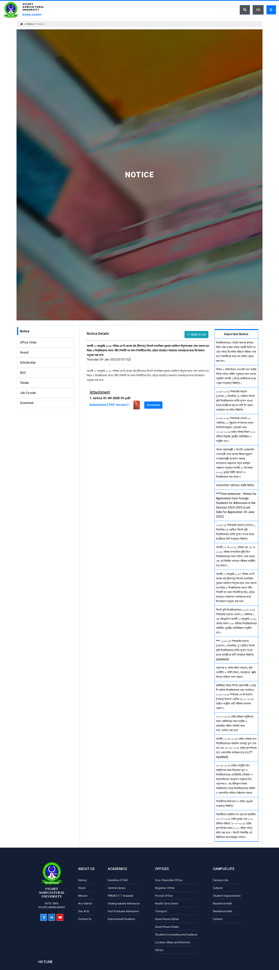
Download (26, 403)
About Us (86, 869)
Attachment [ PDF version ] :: (111, 405)
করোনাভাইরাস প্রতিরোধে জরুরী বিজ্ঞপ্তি (235, 485)
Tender (24, 383)
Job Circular (28, 393)
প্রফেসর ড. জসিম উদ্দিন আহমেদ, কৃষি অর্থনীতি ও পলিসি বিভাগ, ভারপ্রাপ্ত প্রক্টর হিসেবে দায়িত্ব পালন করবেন (236, 672)
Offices (162, 869)
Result (24, 352)
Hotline (45, 962)
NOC (23, 373)
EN (258, 10)
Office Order (28, 342)
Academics (117, 869)
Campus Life (223, 869)
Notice (30, 24)
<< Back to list (196, 334)
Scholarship (28, 362)
